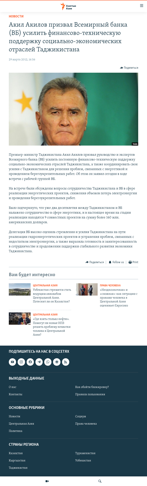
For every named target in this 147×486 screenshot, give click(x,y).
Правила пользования (90, 394)
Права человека (110, 285)
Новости (16, 16)
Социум (80, 416)
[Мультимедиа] (47, 481)
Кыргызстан (17, 460)
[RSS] (65, 362)
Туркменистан (85, 453)
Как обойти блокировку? (92, 387)
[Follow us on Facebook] (30, 362)
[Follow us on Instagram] (21, 362)
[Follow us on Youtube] (12, 362)
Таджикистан (18, 468)
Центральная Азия (45, 285)
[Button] (129, 67)
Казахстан (16, 453)
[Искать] (100, 481)
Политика (15, 431)
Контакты (15, 394)
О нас (12, 387)
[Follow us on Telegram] (39, 362)
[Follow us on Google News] (56, 362)
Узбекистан (83, 460)
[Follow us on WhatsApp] (47, 362)
